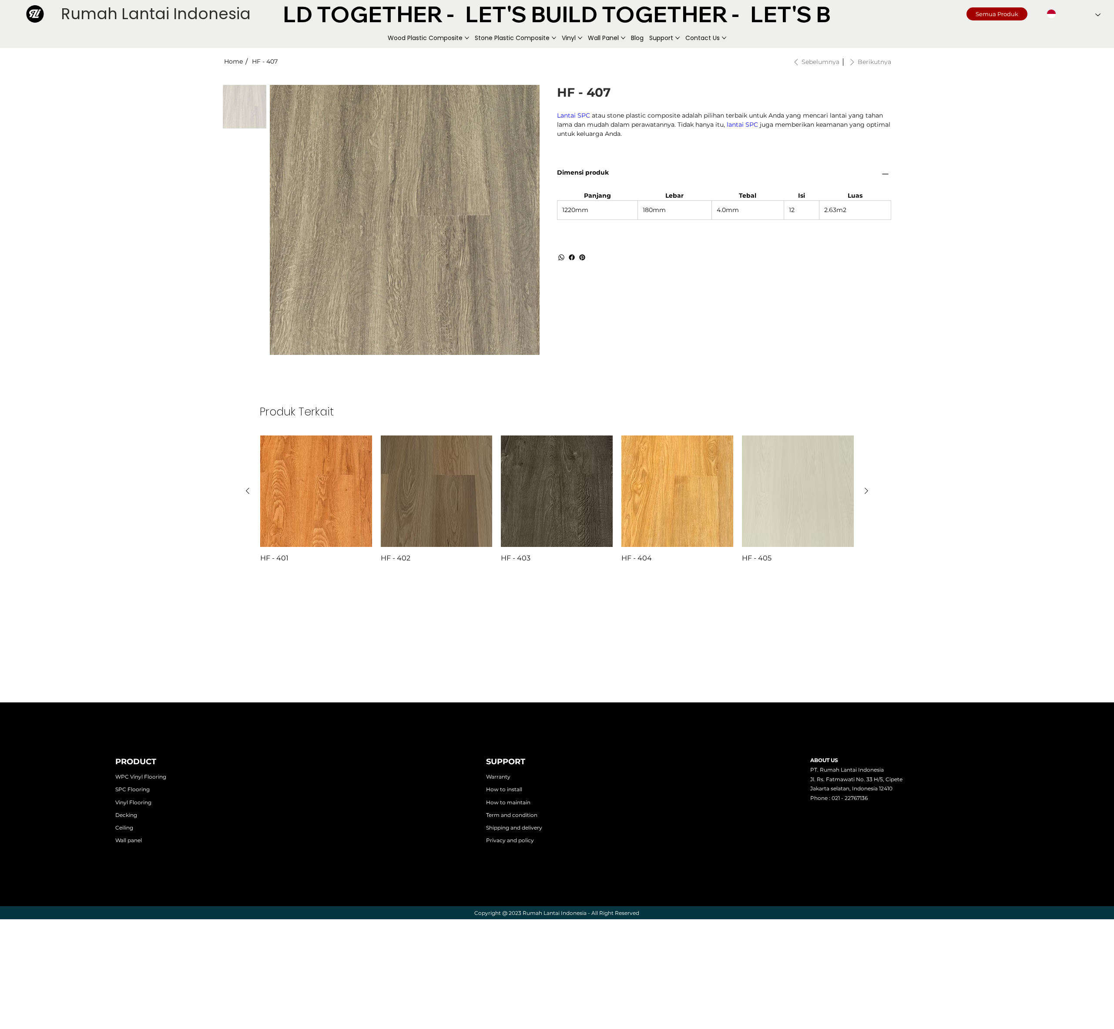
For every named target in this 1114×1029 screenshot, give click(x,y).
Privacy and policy (510, 840)
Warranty (498, 776)
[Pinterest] (582, 257)
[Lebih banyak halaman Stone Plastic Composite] (554, 38)
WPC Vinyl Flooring (140, 776)
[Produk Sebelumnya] (247, 491)
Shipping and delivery (514, 827)
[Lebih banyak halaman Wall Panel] (623, 38)
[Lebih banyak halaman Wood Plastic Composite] (467, 38)
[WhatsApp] (561, 257)
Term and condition (511, 815)
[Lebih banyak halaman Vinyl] (580, 38)
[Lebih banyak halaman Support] (677, 38)
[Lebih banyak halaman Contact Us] (724, 38)
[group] (557, 499)
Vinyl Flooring (133, 802)
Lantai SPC (573, 115)
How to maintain (508, 802)
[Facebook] (571, 257)
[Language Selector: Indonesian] (1073, 13)
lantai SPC (742, 124)
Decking (126, 815)
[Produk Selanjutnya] (866, 491)
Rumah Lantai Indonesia (156, 13)
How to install (504, 789)
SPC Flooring (132, 789)
